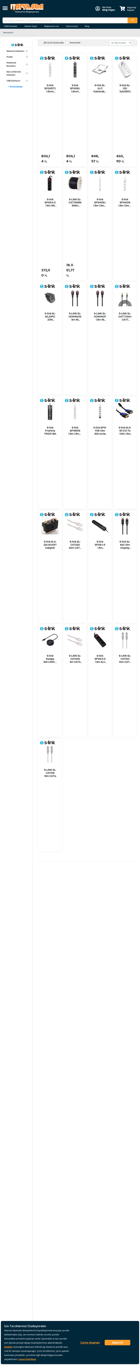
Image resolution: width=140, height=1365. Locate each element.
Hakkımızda (72, 26)
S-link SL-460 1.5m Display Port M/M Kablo (124, 547)
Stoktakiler (75, 42)
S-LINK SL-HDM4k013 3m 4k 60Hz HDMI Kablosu (75, 319)
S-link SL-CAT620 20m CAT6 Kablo (75, 546)
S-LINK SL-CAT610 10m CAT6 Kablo (125, 660)
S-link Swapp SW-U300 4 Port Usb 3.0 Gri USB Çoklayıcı (50, 663)
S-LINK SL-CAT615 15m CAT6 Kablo (50, 774)
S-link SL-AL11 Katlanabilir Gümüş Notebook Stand (100, 93)
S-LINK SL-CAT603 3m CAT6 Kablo (75, 660)
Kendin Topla (30, 26)
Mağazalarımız (51, 26)
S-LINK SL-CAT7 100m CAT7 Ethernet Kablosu (124, 319)
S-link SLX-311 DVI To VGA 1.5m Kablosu (125, 432)
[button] (5, 8)
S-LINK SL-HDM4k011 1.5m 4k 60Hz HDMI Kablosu (100, 319)
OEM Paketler (10, 26)
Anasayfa (8, 32)
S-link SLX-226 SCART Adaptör (50, 544)
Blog (87, 26)
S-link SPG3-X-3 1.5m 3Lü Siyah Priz (100, 660)
